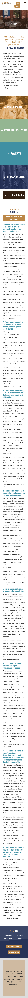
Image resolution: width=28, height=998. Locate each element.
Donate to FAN (14, 952)
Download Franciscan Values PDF (14, 217)
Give (18, 3)
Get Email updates (14, 946)
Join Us (17, 6)
